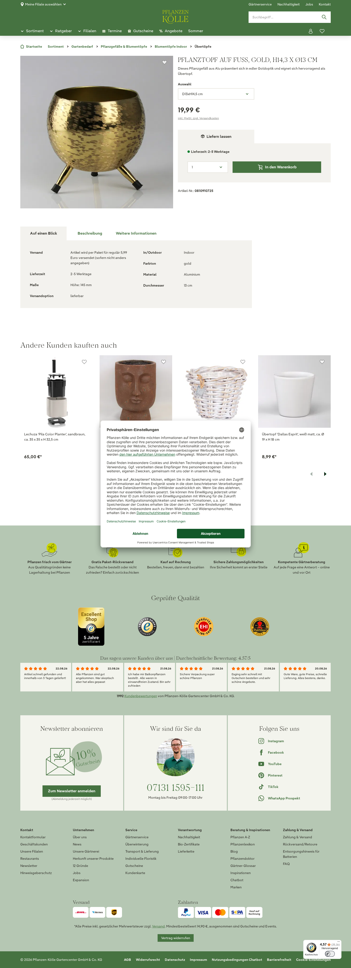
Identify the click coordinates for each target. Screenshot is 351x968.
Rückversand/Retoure (300, 844)
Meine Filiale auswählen (43, 4)
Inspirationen (240, 873)
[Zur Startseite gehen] (175, 16)
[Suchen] (324, 17)
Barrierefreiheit (279, 960)
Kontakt (325, 4)
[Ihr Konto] (310, 31)
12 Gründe (80, 866)
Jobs (309, 4)
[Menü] (338, 943)
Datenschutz (175, 960)
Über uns (80, 837)
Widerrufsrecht (148, 960)
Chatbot (236, 880)
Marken (236, 887)
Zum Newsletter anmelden (71, 790)
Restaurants (29, 858)
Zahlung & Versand (297, 837)
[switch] (330, 954)
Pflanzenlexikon (242, 844)
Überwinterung (137, 844)
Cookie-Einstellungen (313, 960)
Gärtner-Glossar (243, 866)
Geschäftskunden (34, 844)
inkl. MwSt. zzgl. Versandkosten (198, 118)
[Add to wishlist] (84, 362)
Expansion (81, 880)
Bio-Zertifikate (189, 844)
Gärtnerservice (260, 4)
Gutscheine (134, 866)
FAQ (286, 864)
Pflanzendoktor (242, 858)
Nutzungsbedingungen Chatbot (237, 960)
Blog (234, 851)
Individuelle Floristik (140, 858)
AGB (127, 960)
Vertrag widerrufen (175, 938)
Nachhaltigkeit (288, 4)
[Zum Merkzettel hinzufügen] (164, 62)
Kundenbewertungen (140, 696)
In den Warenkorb (281, 167)
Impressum (198, 960)
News (77, 844)
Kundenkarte (135, 873)
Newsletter (28, 866)
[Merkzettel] (322, 31)
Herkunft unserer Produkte (93, 858)
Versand (158, 926)
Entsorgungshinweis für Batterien (301, 854)
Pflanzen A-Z (240, 837)
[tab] (90, 233)
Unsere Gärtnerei (86, 851)
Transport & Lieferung (142, 851)
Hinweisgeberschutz (36, 873)
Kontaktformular (33, 837)
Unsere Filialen (31, 851)
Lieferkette (186, 851)
